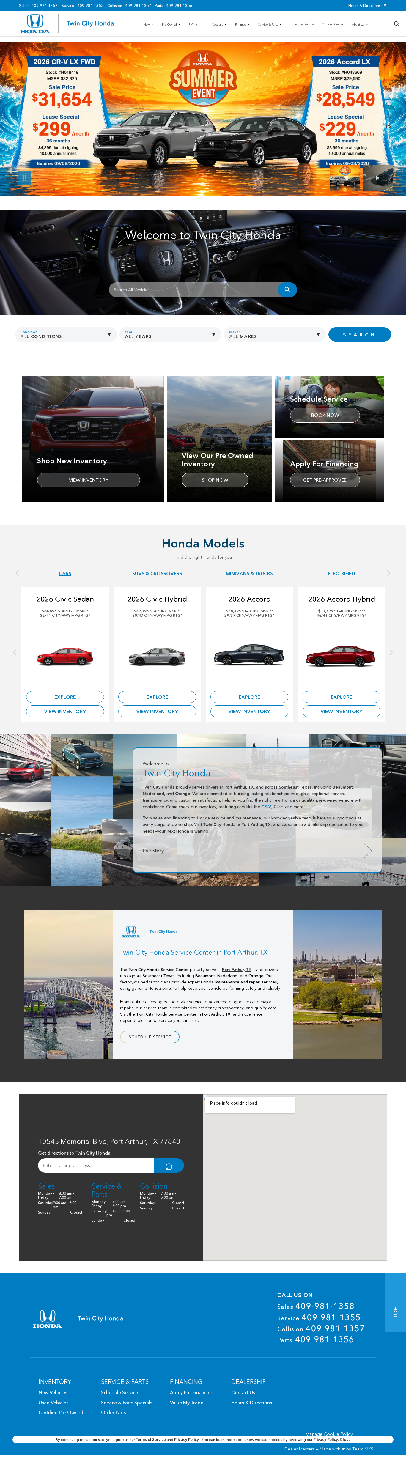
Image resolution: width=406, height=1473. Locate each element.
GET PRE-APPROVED (325, 480)
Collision (321, 1328)
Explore (65, 697)
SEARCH (360, 335)
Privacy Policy (187, 1439)
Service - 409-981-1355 (82, 6)
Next (378, 178)
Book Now (325, 415)
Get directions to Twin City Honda (74, 1153)
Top (395, 1311)
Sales (316, 1306)
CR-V (266, 806)
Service (319, 1317)
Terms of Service (151, 1439)
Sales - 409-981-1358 (38, 6)
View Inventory (88, 480)
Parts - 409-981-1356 (173, 6)
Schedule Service (150, 1037)
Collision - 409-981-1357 (129, 6)
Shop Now (215, 480)
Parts (315, 1339)
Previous (347, 178)
